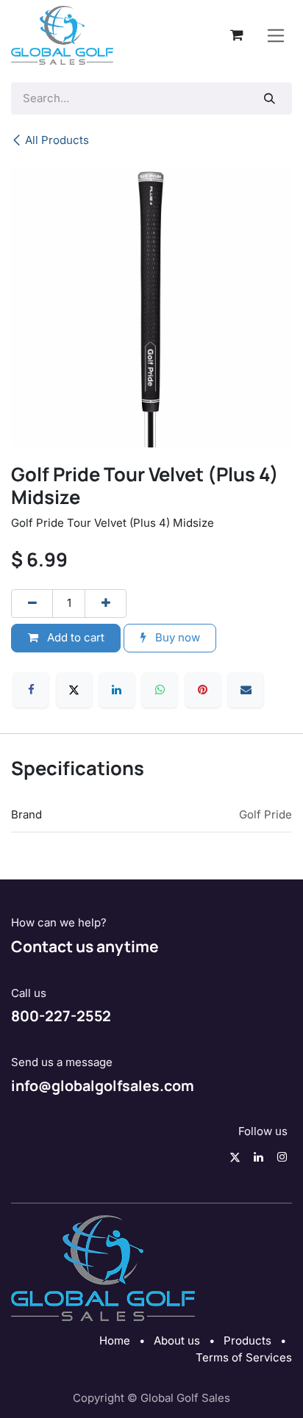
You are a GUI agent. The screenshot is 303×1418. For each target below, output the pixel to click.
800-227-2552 (61, 1016)
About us (177, 1340)
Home (114, 1340)
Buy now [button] (176, 637)
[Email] (245, 690)
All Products (57, 140)
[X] (74, 690)
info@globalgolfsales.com (102, 1085)
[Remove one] (32, 603)
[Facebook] (31, 690)
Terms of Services (244, 1357)
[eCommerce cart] (237, 35)
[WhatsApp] (159, 690)
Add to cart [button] (74, 637)
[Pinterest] (203, 690)
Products (247, 1340)
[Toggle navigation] (276, 34)
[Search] (270, 98)
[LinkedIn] (117, 690)
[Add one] (105, 603)
